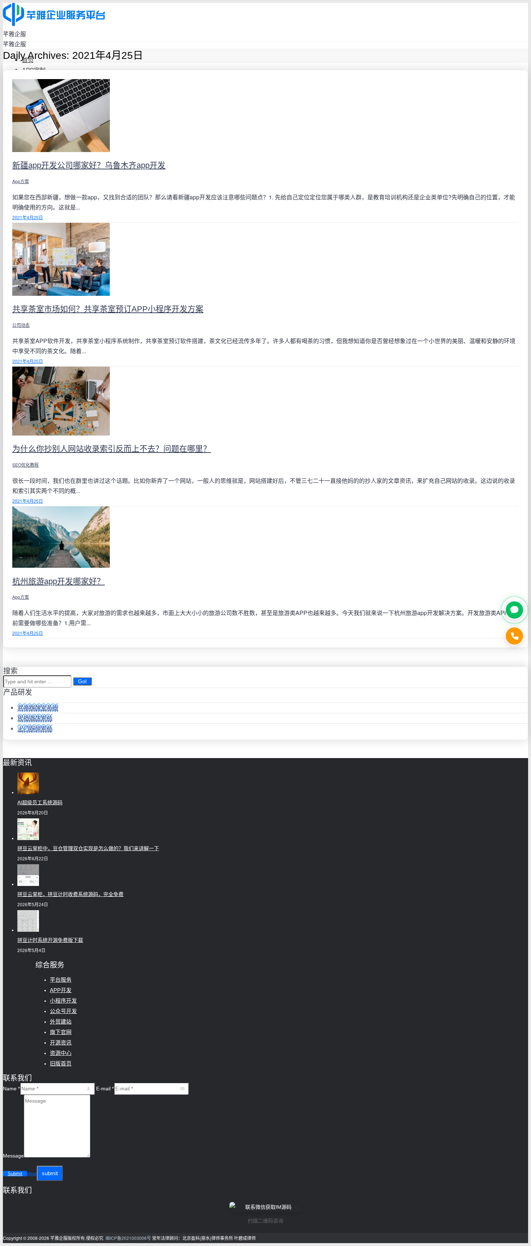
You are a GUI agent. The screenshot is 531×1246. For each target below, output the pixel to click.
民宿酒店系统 (35, 718)
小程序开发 (63, 1001)
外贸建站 (61, 1021)
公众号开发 (63, 1011)
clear (32, 1173)
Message (13, 1156)
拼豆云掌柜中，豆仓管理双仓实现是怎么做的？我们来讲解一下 (88, 848)
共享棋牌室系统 (38, 708)
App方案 (20, 181)
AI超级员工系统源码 (39, 802)
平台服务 (61, 980)
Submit (15, 1173)
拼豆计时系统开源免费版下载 (50, 940)
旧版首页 (61, 1063)
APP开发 (61, 990)
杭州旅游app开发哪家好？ (58, 581)
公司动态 (21, 325)
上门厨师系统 (35, 728)
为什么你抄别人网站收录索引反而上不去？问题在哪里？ (111, 448)
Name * (11, 1088)
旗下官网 (61, 1032)
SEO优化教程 (25, 465)
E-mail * (105, 1088)
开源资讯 (61, 1042)
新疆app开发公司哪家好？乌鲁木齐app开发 (88, 165)
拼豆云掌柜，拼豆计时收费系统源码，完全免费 (70, 894)
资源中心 (61, 1053)
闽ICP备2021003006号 (128, 1238)
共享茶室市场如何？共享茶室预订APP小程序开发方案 (107, 308)
